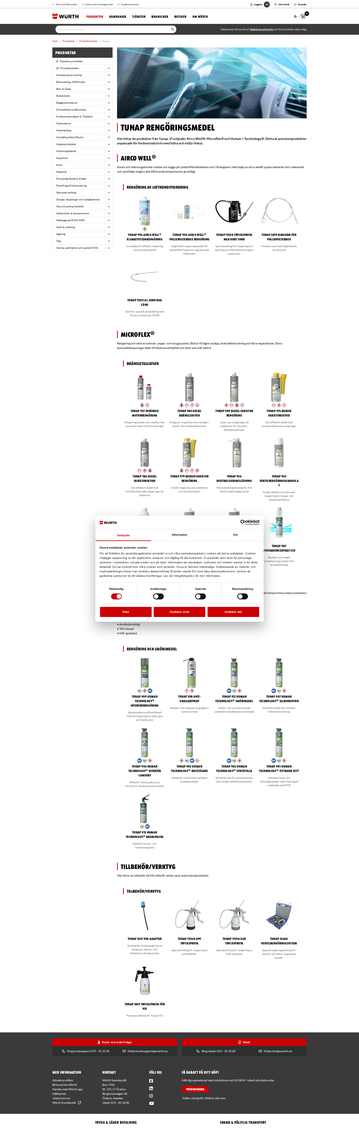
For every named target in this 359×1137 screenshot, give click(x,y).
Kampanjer (117, 16)
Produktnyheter (88, 41)
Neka (125, 611)
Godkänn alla (233, 611)
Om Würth (200, 16)
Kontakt (302, 4)
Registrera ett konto (261, 29)
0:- (300, 15)
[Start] (66, 16)
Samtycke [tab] (123, 535)
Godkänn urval (179, 611)
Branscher (159, 16)
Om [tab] (235, 534)
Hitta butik (283, 4)
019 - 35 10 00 (120, 1102)
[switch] (158, 596)
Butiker (180, 16)
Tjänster (138, 16)
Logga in (258, 4)
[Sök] (172, 29)
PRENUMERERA (195, 1089)
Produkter (94, 16)
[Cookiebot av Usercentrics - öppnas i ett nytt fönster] (243, 522)
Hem (55, 41)
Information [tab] (179, 534)
